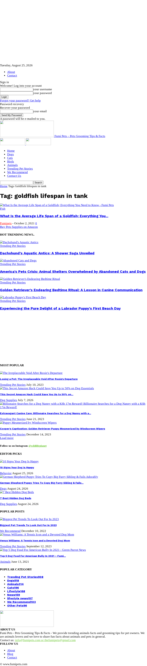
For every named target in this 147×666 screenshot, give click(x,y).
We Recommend (17, 172)
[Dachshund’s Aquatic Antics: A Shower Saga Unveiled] (19, 242)
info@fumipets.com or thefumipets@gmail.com (45, 640)
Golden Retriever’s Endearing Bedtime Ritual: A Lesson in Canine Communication (71, 290)
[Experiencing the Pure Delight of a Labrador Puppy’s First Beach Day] (23, 297)
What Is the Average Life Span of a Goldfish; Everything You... (54, 216)
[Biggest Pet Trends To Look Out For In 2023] (29, 519)
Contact (12, 75)
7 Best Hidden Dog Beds (15, 498)
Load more (7, 438)
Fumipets (6, 223)
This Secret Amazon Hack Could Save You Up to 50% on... (36, 394)
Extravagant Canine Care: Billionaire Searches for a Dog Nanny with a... (45, 413)
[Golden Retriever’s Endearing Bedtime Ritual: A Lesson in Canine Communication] (30, 279)
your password (42, 93)
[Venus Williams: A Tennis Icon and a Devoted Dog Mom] (37, 534)
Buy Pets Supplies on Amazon (19, 227)
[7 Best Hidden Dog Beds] (17, 492)
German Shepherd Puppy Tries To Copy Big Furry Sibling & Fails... (42, 482)
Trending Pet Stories (20, 168)
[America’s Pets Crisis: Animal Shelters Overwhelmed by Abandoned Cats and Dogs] (18, 260)
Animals (12, 165)
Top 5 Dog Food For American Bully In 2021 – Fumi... (33, 555)
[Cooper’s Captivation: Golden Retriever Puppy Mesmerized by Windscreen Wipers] (28, 422)
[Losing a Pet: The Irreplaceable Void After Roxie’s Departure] (31, 373)
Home (11, 150)
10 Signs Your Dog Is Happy (17, 467)
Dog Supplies (8, 400)
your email (40, 111)
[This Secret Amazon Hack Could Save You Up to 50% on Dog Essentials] (47, 388)
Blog (10, 654)
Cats (10, 158)
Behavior (6, 473)
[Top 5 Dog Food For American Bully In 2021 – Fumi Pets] (43, 550)
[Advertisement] (31, 336)
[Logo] (13, 144)
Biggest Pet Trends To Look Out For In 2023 (28, 525)
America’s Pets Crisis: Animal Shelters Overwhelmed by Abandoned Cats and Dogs (73, 272)
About (11, 72)
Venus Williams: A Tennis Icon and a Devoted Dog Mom (35, 540)
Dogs (10, 154)
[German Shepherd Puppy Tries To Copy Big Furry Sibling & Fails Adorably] (49, 476)
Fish (2, 208)
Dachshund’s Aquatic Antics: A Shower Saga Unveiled (47, 253)
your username (42, 89)
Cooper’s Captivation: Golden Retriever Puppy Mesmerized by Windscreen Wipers (52, 428)
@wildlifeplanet (38, 445)
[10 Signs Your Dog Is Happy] (19, 461)
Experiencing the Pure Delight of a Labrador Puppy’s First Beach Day (60, 308)
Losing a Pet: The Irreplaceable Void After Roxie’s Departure (39, 379)
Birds (10, 161)
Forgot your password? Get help (20, 100)
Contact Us (14, 175)
